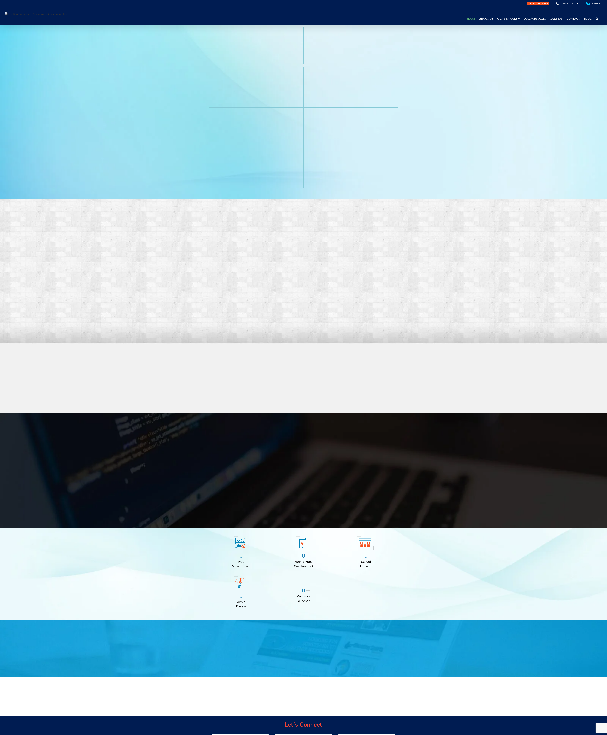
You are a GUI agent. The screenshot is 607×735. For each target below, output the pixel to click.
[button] (597, 18)
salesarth (595, 3)
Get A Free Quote (538, 3)
